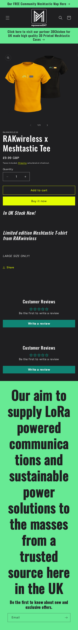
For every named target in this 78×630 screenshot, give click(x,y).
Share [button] (10, 267)
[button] (7, 18)
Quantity (8, 169)
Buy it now (39, 201)
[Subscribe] (66, 617)
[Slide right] (47, 125)
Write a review (39, 323)
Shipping (22, 163)
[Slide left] (31, 125)
